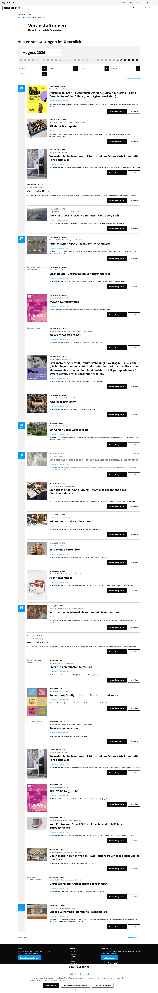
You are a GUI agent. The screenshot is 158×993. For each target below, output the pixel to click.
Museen (73, 956)
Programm (74, 963)
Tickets (131, 2)
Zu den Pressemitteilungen (29, 958)
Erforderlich (75, 974)
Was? (83, 68)
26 (118, 60)
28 (125, 60)
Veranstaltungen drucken (132, 78)
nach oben (134, 111)
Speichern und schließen (103, 985)
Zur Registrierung (109, 958)
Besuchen (28, 17)
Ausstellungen (75, 959)
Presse (123, 2)
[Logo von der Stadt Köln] (8, 2)
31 (137, 60)
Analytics (85, 974)
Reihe (115, 68)
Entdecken (74, 954)
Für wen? (22, 68)
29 (129, 60)
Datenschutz (79, 990)
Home (19, 17)
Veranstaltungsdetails (116, 111)
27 (121, 60)
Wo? (52, 68)
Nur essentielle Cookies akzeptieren (75, 985)
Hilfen (116, 3)
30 (133, 60)
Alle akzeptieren (51, 985)
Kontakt (139, 2)
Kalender (73, 961)
